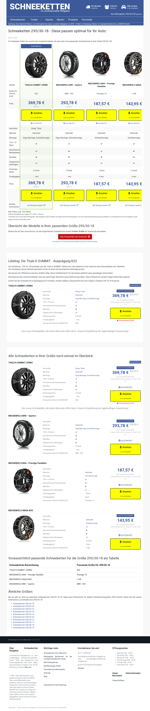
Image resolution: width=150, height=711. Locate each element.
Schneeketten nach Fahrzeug (55, 685)
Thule (82, 291)
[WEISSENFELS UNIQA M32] (23, 529)
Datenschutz (53, 707)
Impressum (43, 707)
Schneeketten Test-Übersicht (19, 640)
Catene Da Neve (118, 680)
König (77, 291)
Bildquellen (63, 707)
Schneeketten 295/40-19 (23, 628)
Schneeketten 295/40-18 (23, 625)
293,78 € (69, 103)
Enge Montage (80, 299)
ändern (138, 14)
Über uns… (28, 667)
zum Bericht (37, 123)
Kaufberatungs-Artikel (52, 666)
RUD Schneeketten (51, 662)
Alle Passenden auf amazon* (74, 236)
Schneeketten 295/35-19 (23, 614)
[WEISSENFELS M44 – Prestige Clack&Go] (23, 482)
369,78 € (36, 103)
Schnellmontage (93, 299)
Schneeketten (17, 19)
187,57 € (101, 103)
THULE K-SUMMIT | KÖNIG (36, 85)
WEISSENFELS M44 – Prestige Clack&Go (101, 84)
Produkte (73, 19)
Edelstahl (78, 295)
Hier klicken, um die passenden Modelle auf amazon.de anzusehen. (75, 241)
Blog (45, 676)
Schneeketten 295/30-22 (23, 609)
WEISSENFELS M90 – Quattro (69, 85)
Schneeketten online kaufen (54, 669)
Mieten (60, 19)
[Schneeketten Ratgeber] (40, 7)
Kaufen (49, 19)
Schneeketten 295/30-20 (23, 606)
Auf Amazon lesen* (35, 205)
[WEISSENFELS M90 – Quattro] (23, 435)
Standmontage (92, 523)
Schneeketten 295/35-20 (23, 617)
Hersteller (87, 19)
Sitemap (47, 673)
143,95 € (134, 103)
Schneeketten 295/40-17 (23, 622)
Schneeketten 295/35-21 (23, 620)
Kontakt (81, 668)
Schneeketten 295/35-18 (23, 611)
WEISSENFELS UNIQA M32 (133, 85)
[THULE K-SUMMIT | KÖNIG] (23, 305)
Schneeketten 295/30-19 (23, 604)
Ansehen (36, 115)
